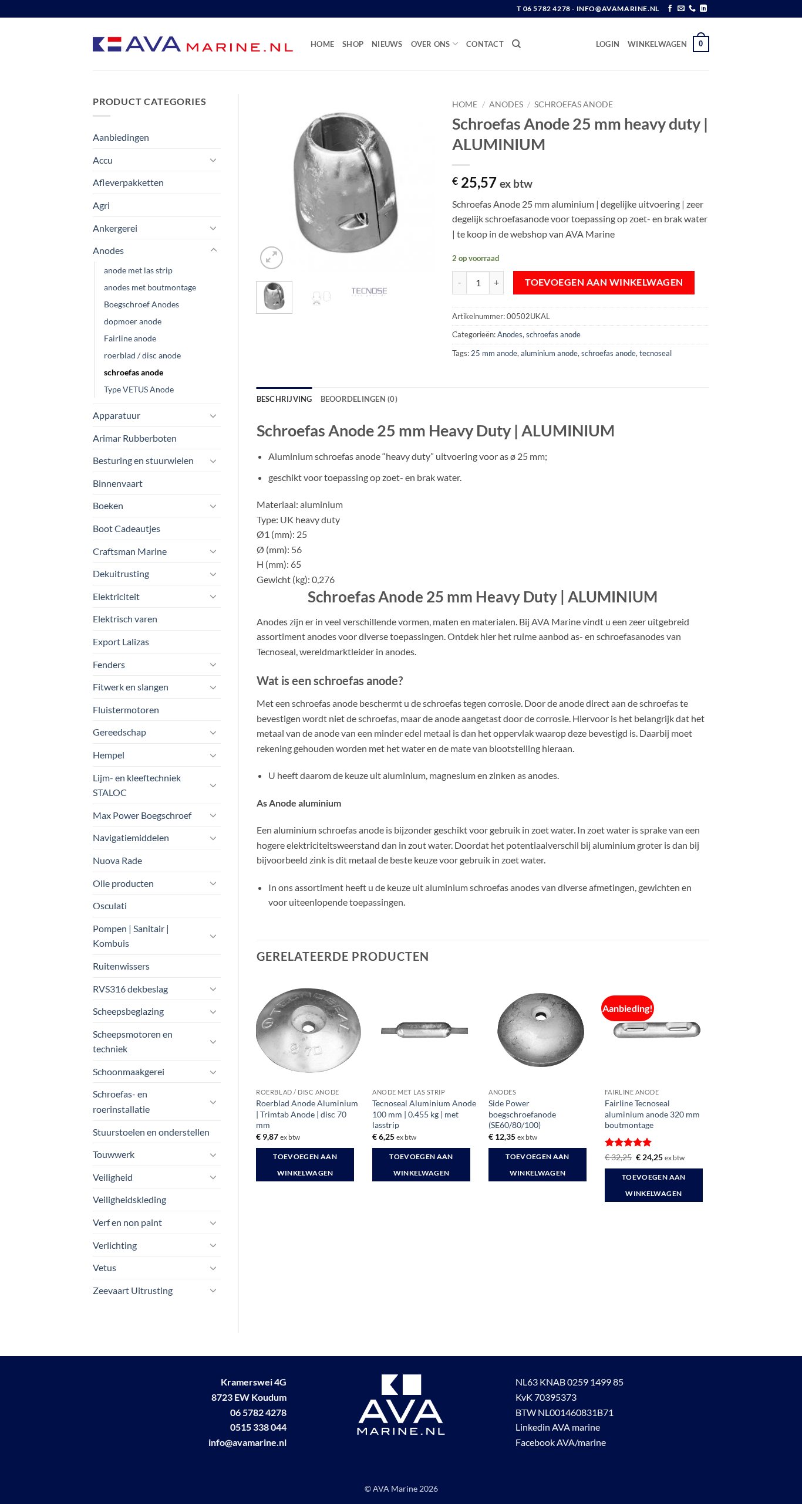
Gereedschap (119, 731)
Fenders (109, 664)
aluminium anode (549, 353)
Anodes (108, 250)
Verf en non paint (127, 1222)
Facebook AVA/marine (560, 1442)
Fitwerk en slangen (131, 686)
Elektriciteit (116, 596)
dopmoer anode (132, 321)
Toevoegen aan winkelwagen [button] (305, 1165)
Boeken (108, 505)
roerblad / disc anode (142, 355)
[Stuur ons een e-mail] (681, 9)
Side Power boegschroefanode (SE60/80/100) (522, 1114)
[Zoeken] (516, 44)
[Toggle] (214, 160)
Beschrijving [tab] (284, 399)
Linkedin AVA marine (557, 1426)
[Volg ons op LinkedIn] (703, 9)
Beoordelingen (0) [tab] (359, 399)
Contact (485, 44)
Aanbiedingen (121, 137)
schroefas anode (133, 372)
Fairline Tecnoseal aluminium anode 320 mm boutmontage (652, 1114)
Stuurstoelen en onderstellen (151, 1131)
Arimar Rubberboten (135, 437)
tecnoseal (655, 353)
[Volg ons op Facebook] (669, 9)
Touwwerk (113, 1154)
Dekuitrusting (121, 573)
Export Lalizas (121, 641)
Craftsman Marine (130, 551)
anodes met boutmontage (150, 287)
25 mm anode (494, 353)
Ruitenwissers (121, 965)
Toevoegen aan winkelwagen (604, 282)
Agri (101, 205)
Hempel (108, 754)
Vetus (104, 1267)
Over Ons (430, 44)
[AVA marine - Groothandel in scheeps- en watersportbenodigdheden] (193, 44)
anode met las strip (138, 270)
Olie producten (123, 883)
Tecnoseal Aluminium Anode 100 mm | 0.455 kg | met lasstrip (424, 1114)
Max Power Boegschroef (142, 815)
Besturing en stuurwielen (143, 460)
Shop (352, 44)
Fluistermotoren (126, 709)
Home (322, 44)
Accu (103, 159)
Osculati (110, 905)
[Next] (416, 183)
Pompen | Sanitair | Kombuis (131, 936)
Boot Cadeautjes (126, 528)
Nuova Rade (117, 860)
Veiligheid (113, 1177)
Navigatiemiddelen (131, 837)
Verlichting (115, 1245)
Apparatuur (116, 415)
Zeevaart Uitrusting (133, 1290)
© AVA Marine (392, 1488)
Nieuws (387, 44)
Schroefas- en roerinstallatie (121, 1101)
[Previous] (274, 183)
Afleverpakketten (128, 182)
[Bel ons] (692, 9)
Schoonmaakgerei (128, 1071)
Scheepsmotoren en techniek (133, 1041)
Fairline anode (130, 338)
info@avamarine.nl (247, 1442)
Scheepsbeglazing (128, 1011)
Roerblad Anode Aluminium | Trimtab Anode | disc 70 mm (307, 1114)
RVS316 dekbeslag (130, 988)
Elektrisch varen (125, 618)
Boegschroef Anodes (141, 304)
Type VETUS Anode (139, 389)
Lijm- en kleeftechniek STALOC (137, 785)
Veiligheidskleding (129, 1199)
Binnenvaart (118, 483)
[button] (607, 44)
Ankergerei (115, 227)
